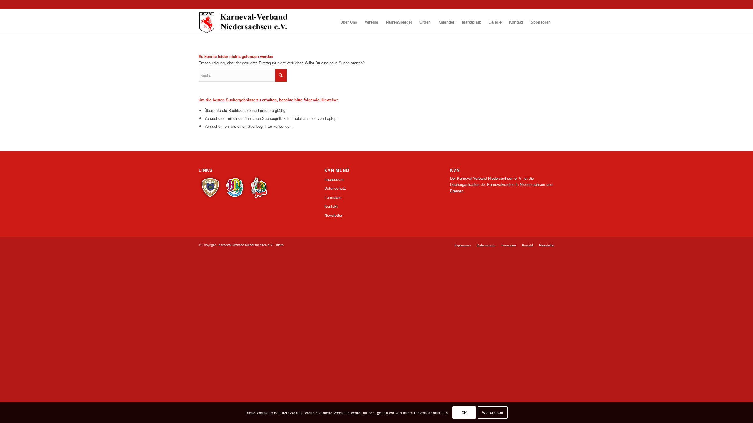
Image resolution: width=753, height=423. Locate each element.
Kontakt (331, 206)
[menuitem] (348, 22)
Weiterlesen (492, 412)
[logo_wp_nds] (244, 22)
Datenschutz (335, 188)
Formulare (332, 197)
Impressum (334, 179)
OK (464, 412)
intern (280, 244)
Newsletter (333, 215)
